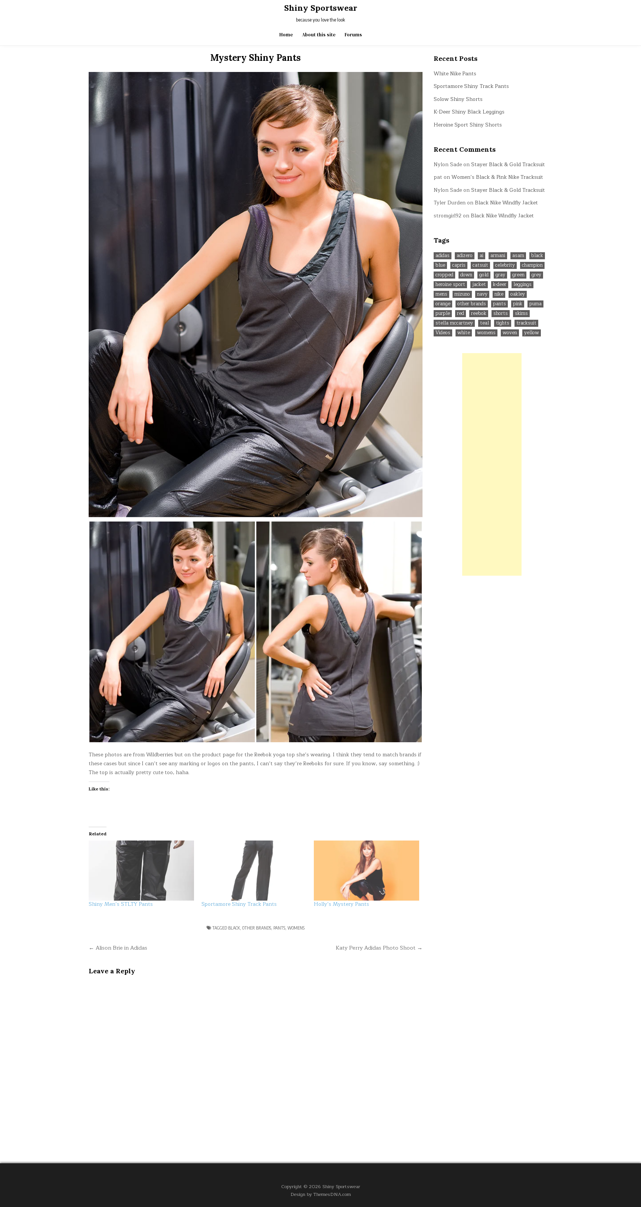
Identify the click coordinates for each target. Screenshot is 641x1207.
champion (532, 265)
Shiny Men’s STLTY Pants (121, 904)
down (466, 275)
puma (535, 303)
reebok (478, 313)
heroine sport (450, 284)
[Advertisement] (492, 464)
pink (517, 303)
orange (442, 303)
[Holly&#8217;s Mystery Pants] (366, 871)
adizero (465, 255)
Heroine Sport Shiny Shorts (468, 125)
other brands (256, 928)
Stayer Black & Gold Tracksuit (508, 164)
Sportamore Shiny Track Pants (239, 904)
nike (498, 294)
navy (482, 294)
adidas (442, 255)
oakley (517, 294)
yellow (531, 332)
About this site (319, 35)
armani (497, 255)
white (463, 332)
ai (481, 255)
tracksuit (526, 323)
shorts (500, 313)
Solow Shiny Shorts (458, 99)
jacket (479, 284)
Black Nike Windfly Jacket (506, 202)
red (460, 313)
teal (484, 323)
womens (296, 928)
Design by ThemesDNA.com (320, 1194)
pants (279, 928)
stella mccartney (454, 323)
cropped (444, 275)
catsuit (480, 265)
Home (286, 35)
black (234, 928)
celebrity (505, 265)
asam (518, 255)
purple (442, 313)
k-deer (499, 284)
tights (502, 323)
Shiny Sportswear (320, 8)
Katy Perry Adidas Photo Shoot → (379, 947)
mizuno (462, 294)
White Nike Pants (455, 73)
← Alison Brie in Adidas (118, 947)
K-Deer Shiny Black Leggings (469, 112)
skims (521, 313)
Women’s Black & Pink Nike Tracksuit (497, 177)
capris (459, 265)
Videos (442, 332)
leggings (522, 284)
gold (484, 275)
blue (440, 265)
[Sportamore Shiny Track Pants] (254, 871)
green (518, 275)
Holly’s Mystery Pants (341, 904)
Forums (353, 35)
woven (510, 332)
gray (500, 275)
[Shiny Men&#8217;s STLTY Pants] (141, 871)
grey (536, 275)
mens (441, 294)
